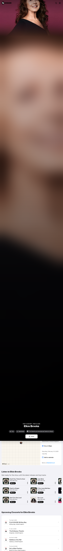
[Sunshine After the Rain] (61, 481)
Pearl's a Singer (14, 488)
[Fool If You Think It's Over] (6, 481)
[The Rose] (61, 490)
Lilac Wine (41, 479)
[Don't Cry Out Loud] (6, 500)
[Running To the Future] (61, 500)
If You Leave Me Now (44, 488)
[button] (59, 3)
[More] (27, 483)
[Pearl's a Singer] (6, 490)
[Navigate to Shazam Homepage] (6, 3)
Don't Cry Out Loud (15, 497)
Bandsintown (51, 463)
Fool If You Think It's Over (17, 479)
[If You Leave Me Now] (33, 490)
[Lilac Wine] (33, 481)
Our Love (40, 497)
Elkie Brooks (13, 480)
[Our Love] (33, 500)
